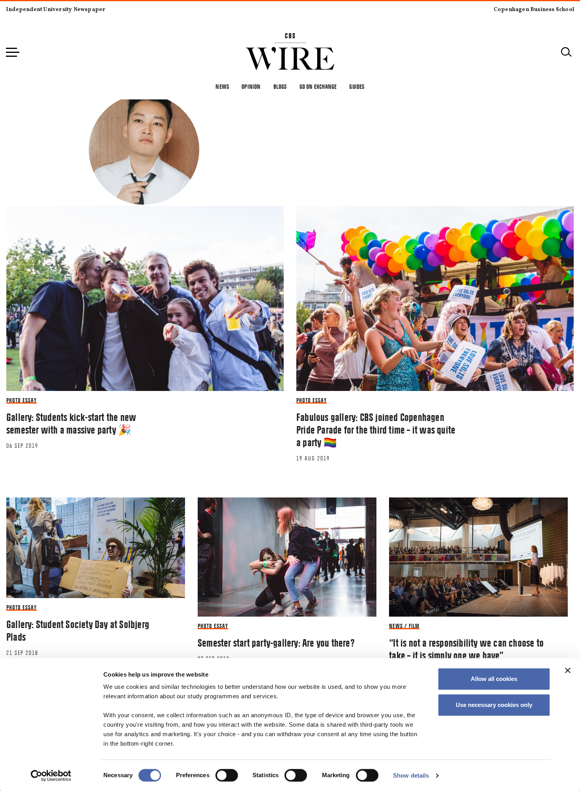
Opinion (250, 87)
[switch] (226, 775)
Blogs (280, 87)
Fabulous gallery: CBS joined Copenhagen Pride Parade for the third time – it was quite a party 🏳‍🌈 (375, 430)
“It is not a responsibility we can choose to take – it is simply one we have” (466, 649)
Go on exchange (318, 87)
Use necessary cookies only (494, 704)
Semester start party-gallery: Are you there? (276, 643)
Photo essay (21, 400)
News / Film (404, 626)
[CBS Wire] (290, 37)
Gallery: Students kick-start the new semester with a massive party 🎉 (71, 423)
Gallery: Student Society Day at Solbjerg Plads (77, 630)
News (222, 87)
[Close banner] (568, 670)
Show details (411, 775)
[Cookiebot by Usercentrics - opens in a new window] (51, 776)
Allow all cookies (494, 678)
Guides (356, 87)
